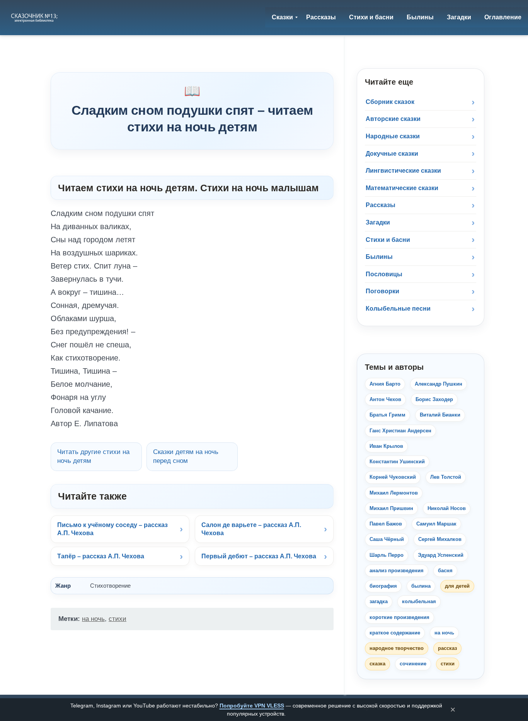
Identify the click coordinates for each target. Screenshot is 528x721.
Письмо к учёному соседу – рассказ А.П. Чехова (112, 529)
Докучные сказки (392, 153)
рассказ (447, 648)
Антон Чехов (385, 399)
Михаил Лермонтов (394, 493)
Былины (379, 256)
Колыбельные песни (398, 308)
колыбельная (419, 601)
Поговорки (382, 291)
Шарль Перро (387, 555)
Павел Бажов (386, 524)
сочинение (413, 664)
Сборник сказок (390, 102)
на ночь (93, 618)
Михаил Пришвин (391, 508)
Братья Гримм (387, 415)
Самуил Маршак (436, 524)
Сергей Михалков (440, 539)
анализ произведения (397, 570)
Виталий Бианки (440, 415)
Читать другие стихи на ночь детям (93, 456)
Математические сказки (402, 188)
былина (421, 586)
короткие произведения (399, 617)
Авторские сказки (393, 119)
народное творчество (397, 648)
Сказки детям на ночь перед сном (185, 456)
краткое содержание (395, 633)
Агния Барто (385, 384)
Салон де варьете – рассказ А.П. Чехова (251, 529)
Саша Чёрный (387, 539)
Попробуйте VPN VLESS (252, 705)
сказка (377, 664)
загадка (379, 601)
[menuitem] (282, 17)
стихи (117, 618)
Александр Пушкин (438, 384)
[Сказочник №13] (35, 17)
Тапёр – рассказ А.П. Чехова (100, 556)
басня (445, 570)
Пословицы (384, 274)
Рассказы (380, 205)
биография (383, 586)
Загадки (378, 222)
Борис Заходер (434, 399)
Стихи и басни (388, 239)
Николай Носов (447, 508)
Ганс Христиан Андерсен (400, 431)
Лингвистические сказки (403, 170)
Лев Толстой (445, 477)
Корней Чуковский (393, 477)
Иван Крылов (386, 446)
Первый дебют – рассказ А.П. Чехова (258, 556)
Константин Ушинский (397, 461)
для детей (457, 586)
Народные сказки (393, 136)
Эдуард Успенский (440, 555)
